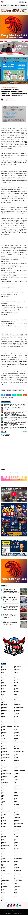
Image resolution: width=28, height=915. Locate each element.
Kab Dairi (3, 738)
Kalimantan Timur (5, 757)
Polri (2, 833)
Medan (15, 792)
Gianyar (16, 716)
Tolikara (3, 892)
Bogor (15, 694)
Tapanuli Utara (18, 880)
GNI (1, 720)
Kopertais (16, 760)
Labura (16, 776)
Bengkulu (16, 691)
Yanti (15, 896)
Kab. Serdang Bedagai (19, 742)
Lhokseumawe (4, 782)
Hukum (8, 5)
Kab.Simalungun (5, 754)
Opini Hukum (17, 808)
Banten (16, 682)
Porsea (16, 836)
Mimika (2, 798)
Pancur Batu (17, 814)
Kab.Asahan (4, 745)
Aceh (2, 666)
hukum (15, 720)
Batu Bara (3, 685)
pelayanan (3, 823)
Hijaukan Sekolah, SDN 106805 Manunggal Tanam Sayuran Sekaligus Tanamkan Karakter (11, 592)
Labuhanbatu (4, 776)
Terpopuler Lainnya (14, 630)
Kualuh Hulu (4, 767)
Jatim (15, 729)
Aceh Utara (3, 669)
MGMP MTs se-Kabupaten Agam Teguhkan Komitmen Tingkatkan (10, 616)
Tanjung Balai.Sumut (6, 874)
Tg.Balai (3, 889)
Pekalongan (17, 817)
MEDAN (2, 795)
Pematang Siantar (18, 823)
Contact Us (9, 910)
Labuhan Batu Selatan (19, 770)
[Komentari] (25, 395)
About (5, 910)
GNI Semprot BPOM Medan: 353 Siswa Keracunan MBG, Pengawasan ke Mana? (10, 599)
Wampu (2, 896)
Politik (2, 830)
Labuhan (16, 767)
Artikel (2, 672)
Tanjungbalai (17, 874)
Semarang (3, 842)
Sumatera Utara (5, 861)
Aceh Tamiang (17, 666)
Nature (16, 801)
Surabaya (3, 867)
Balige (2, 679)
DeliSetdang (4, 710)
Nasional (17, 5)
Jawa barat (3, 732)
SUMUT (15, 864)
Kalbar (16, 754)
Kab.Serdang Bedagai (19, 751)
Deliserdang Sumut (19, 707)
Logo (15, 782)
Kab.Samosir (4, 751)
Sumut (2, 864)
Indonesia (16, 726)
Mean (2, 792)
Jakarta (12, 5)
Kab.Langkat (4, 748)
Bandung (3, 682)
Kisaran (3, 760)
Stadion (3, 858)
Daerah (4, 5)
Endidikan (16, 713)
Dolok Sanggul (17, 710)
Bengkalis (3, 691)
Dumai (2, 713)
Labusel (3, 779)
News (2, 804)
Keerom (16, 757)
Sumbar (16, 861)
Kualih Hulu (17, 764)
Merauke (16, 795)
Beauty (3, 87)
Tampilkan (24, 431)
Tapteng (3, 883)
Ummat (15, 892)
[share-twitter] (14, 395)
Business (7, 87)
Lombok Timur (17, 786)
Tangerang (15, 87)
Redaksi (13, 910)
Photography (17, 826)
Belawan (16, 688)
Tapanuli (3, 877)
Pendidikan (22, 5)
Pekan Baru (3, 820)
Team (15, 883)
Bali (15, 676)
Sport (2, 855)
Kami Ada (23, 910)
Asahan (16, 672)
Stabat (15, 855)
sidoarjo (3, 852)
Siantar (3, 848)
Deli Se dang (4, 704)
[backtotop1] (27, 914)
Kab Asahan (17, 735)
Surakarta (16, 867)
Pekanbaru (16, 820)
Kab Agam (3, 735)
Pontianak (3, 836)
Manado (3, 789)
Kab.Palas (16, 748)
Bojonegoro (4, 698)
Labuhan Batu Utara (6, 773)
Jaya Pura (16, 732)
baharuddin (4, 676)
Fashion (3, 716)
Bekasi (2, 688)
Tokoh (15, 889)
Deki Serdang (17, 701)
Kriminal (3, 764)
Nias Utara (16, 804)
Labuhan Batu (4, 770)
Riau (15, 839)
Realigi (2, 839)
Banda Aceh (17, 679)
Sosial (15, 852)
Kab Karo (16, 738)
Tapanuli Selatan (18, 877)
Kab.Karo (16, 745)
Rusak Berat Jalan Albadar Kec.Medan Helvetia (10, 623)
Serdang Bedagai (5, 845)
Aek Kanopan (17, 669)
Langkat (16, 779)
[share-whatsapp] (19, 395)
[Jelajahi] (26, 2)
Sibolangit (16, 848)
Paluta (15, 811)
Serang (16, 842)
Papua (2, 817)
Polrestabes (17, 830)
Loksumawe (3, 786)
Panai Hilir (3, 814)
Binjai (2, 694)
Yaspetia (3, 899)
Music (15, 798)
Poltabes (16, 833)
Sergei (15, 845)
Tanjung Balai (17, 870)
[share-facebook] (8, 395)
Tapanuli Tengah (5, 880)
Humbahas (16, 723)
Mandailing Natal (18, 789)
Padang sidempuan (5, 811)
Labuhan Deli (17, 773)
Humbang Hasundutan (6, 726)
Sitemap (18, 910)
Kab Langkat (4, 742)
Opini (2, 808)
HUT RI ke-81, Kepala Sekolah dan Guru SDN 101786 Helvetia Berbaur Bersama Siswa (11, 608)
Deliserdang (4, 707)
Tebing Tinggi (4, 886)
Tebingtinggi (17, 886)
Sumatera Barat (18, 858)
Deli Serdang (17, 704)
